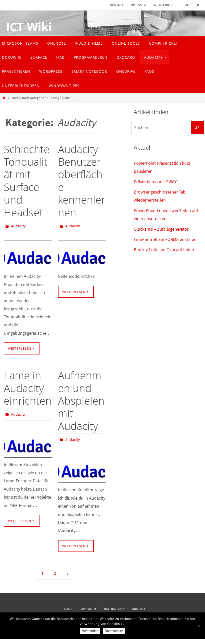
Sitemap (184, 5)
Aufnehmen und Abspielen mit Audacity (81, 399)
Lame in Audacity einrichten (28, 386)
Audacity (18, 225)
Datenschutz (162, 5)
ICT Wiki (26, 27)
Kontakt (116, 5)
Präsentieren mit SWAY (155, 182)
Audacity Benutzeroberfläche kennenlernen (81, 180)
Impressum (138, 5)
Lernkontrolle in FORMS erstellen (165, 239)
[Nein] (198, 625)
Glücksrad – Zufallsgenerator (161, 229)
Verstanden (90, 631)
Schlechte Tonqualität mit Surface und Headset (27, 180)
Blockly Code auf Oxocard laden (164, 249)
